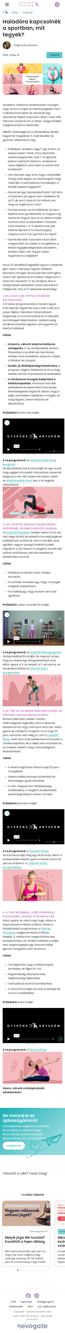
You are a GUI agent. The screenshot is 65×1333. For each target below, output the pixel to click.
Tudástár (27, 12)
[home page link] (29, 4)
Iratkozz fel (14, 1145)
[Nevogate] (33, 1326)
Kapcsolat (26, 1301)
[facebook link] (29, 1296)
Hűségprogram (45, 1301)
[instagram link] (36, 1296)
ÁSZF (30, 1306)
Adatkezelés (16, 1306)
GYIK (13, 1301)
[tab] (17, 1270)
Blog (14, 12)
